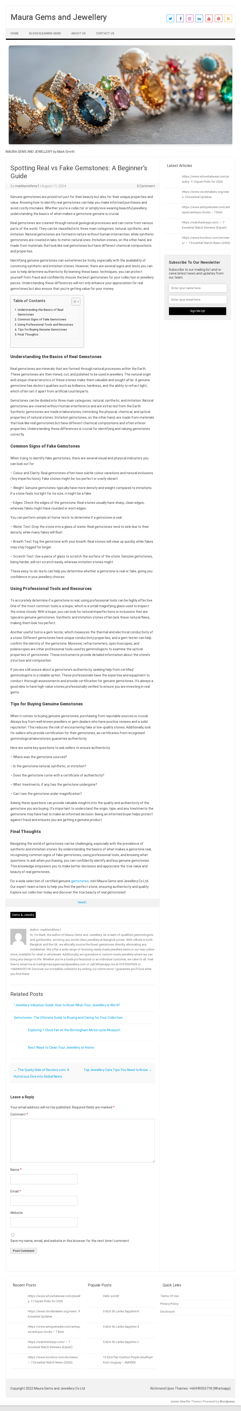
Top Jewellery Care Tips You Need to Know (118, 1070)
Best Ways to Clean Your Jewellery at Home (61, 1047)
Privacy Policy (169, 1304)
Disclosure (167, 1311)
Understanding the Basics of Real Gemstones (40, 312)
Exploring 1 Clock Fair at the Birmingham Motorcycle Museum (74, 1030)
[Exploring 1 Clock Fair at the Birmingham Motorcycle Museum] (17, 1040)
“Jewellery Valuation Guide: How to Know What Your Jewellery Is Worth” (67, 1005)
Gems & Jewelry (23, 915)
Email (15, 1191)
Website (16, 1213)
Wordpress (227, 1401)
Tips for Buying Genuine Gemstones (42, 329)
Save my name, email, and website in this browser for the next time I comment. (70, 1241)
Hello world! (111, 1296)
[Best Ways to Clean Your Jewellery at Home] (17, 1057)
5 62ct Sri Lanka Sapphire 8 (121, 1311)
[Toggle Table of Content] (73, 302)
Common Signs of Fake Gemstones (42, 319)
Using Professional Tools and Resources (45, 324)
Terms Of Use (169, 1296)
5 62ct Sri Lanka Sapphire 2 (121, 1342)
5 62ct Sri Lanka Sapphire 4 (121, 1326)
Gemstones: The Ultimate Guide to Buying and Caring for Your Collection (68, 1017)
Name (16, 1170)
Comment (19, 1114)
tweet (82, 902)
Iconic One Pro (180, 1401)
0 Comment (146, 186)
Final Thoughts (28, 334)
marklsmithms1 (27, 186)
